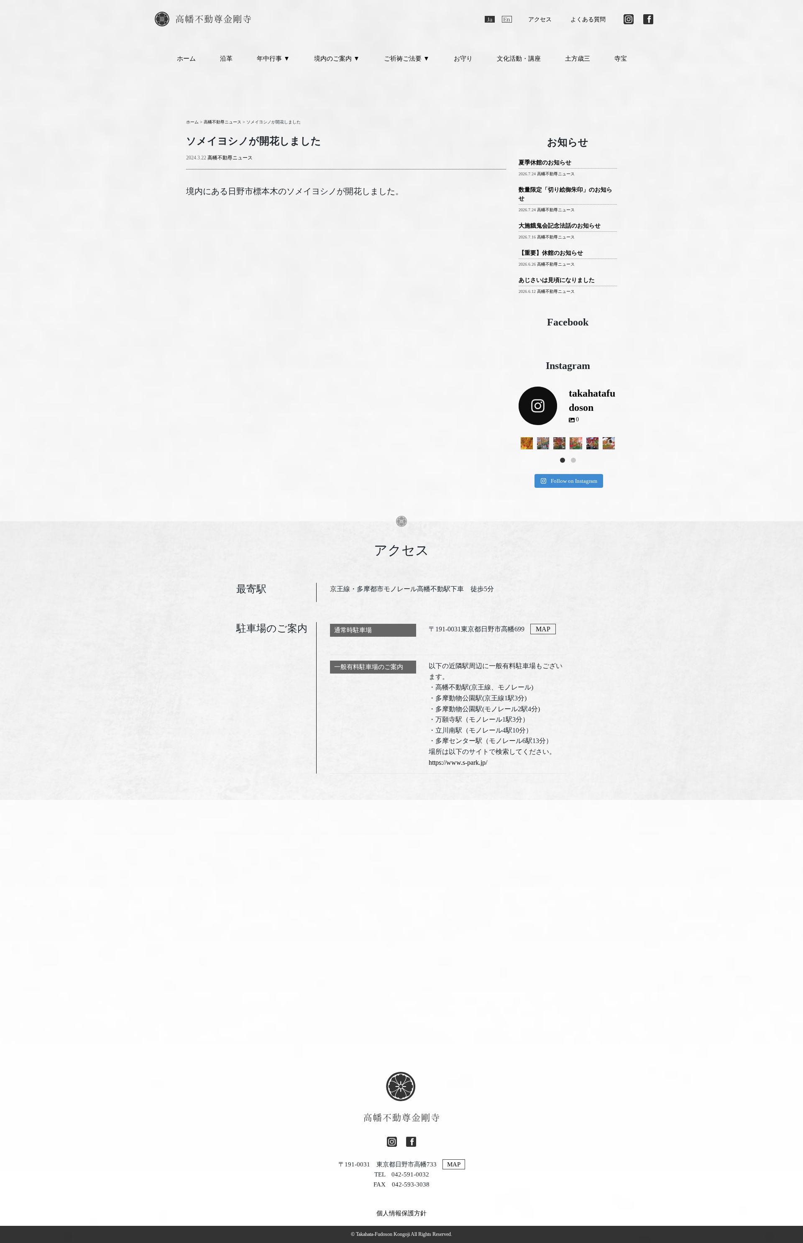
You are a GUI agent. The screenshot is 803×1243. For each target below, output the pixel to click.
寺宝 (620, 58)
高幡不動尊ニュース (230, 158)
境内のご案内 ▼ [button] (337, 58)
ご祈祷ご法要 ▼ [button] (407, 58)
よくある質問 (588, 19)
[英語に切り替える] (507, 19)
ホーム (186, 58)
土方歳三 (577, 58)
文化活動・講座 (519, 58)
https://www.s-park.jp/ (458, 762)
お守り (463, 58)
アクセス (540, 19)
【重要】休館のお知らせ (551, 253)
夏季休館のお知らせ (545, 162)
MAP (543, 629)
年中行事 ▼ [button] (273, 58)
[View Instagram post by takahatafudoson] (528, 444)
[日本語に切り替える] (490, 19)
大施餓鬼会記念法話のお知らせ (560, 226)
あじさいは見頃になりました (557, 280)
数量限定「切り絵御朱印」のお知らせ (565, 194)
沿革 (226, 58)
